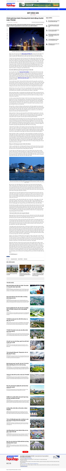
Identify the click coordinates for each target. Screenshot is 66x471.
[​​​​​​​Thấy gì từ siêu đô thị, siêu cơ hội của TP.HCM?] (37, 378)
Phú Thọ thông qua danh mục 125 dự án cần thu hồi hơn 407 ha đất (53, 21)
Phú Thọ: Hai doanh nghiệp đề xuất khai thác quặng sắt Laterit (53, 30)
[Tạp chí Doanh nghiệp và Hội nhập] (11, 4)
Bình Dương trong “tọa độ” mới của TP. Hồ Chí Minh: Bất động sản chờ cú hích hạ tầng (53, 35)
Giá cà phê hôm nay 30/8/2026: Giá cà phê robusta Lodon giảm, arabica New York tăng (21, 9)
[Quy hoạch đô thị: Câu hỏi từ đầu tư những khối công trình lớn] (37, 300)
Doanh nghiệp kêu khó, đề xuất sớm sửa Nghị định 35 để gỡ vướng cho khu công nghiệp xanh (17, 309)
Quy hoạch (15, 22)
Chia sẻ (8, 256)
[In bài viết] (7, 38)
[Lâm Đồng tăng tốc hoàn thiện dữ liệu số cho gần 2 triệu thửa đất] (37, 434)
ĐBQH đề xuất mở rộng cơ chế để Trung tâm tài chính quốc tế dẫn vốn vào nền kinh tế (24, 274)
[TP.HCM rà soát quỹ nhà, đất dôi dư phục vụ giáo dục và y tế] (37, 323)
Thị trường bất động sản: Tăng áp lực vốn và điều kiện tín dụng (53, 40)
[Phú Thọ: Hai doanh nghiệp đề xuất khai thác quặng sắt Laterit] (37, 389)
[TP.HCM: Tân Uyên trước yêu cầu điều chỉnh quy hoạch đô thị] (37, 334)
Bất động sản (33, 13)
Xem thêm (25, 451)
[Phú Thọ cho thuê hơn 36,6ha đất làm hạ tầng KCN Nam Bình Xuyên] (37, 445)
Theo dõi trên (36, 22)
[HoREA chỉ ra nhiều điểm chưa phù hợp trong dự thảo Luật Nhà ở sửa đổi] (37, 401)
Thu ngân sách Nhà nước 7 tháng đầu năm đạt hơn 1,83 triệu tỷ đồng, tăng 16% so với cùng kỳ (38, 274)
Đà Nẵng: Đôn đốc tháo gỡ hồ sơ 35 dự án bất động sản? (53, 44)
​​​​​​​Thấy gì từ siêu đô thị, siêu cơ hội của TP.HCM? (18, 374)
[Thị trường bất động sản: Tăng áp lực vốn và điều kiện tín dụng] (37, 356)
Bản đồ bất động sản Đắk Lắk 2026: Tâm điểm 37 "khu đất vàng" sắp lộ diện (53, 26)
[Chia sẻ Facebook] (7, 35)
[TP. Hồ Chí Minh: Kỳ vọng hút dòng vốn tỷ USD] (12, 268)
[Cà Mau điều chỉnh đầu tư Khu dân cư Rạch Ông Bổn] (37, 412)
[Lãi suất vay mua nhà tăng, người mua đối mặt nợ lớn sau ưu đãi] (37, 345)
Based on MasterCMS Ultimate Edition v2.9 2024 (14, 469)
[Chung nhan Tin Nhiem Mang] (56, 457)
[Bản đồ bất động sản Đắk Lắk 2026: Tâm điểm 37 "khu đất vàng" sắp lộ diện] (37, 289)
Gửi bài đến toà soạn (24, 466)
